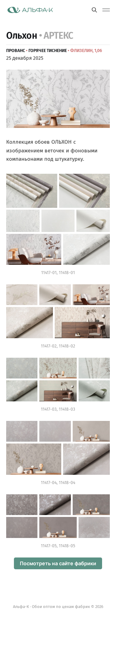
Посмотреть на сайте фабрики (58, 563)
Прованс (15, 50)
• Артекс (56, 35)
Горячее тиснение (47, 50)
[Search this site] (94, 10)
